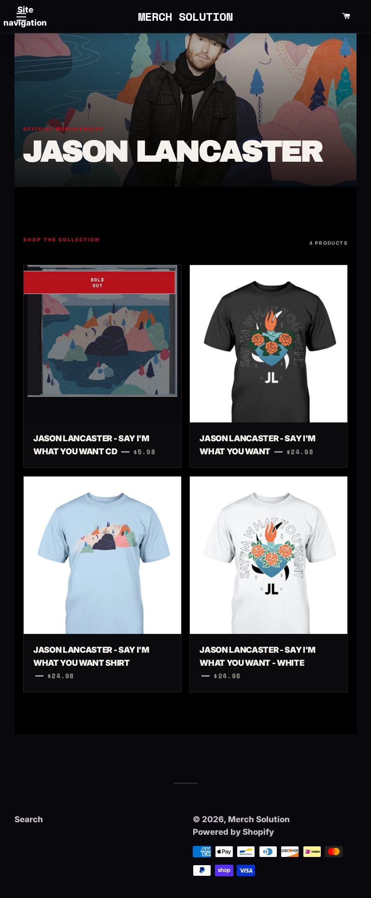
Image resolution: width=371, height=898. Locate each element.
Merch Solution (185, 16)
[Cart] (346, 16)
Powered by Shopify (233, 832)
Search (28, 819)
